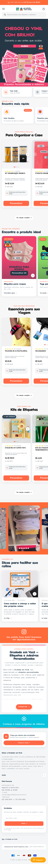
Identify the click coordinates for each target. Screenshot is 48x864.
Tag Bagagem (40, 351)
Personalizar (16, 203)
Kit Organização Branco (15, 173)
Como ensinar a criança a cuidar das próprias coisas (20, 605)
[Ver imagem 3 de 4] (17, 344)
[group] (24, 51)
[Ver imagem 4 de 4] (18, 344)
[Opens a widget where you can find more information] (38, 860)
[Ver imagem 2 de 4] (16, 344)
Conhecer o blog (24, 743)
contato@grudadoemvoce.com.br (14, 794)
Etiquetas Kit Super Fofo (15, 448)
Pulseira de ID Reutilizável (16, 351)
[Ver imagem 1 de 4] (14, 344)
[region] (24, 51)
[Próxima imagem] (28, 154)
